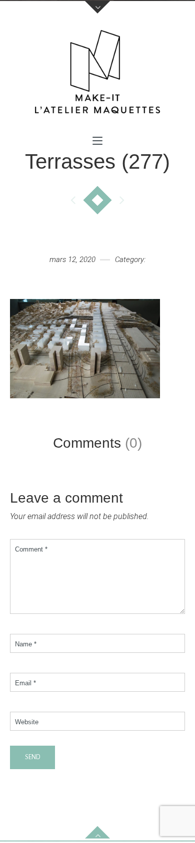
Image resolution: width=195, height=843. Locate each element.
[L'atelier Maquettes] (97, 74)
